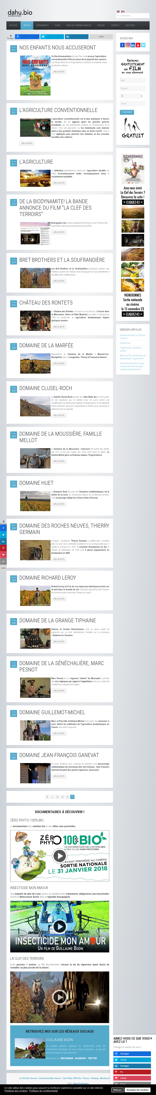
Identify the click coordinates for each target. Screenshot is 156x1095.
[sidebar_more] (3, 568)
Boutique (130, 25)
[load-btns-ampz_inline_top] (101, 36)
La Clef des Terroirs (28, 1078)
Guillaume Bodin (59, 1040)
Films (57, 25)
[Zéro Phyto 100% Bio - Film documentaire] (59, 855)
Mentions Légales (108, 1078)
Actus (27, 25)
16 (67, 797)
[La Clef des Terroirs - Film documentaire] (59, 997)
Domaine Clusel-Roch (45, 388)
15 (62, 797)
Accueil (13, 25)
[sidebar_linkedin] (3, 541)
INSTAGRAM (66, 1058)
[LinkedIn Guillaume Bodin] (132, 45)
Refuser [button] (117, 1090)
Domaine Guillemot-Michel (52, 712)
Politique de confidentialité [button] (43, 1091)
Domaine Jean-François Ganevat (59, 755)
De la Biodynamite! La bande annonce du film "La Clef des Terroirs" (55, 207)
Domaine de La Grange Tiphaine (57, 620)
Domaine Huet (36, 483)
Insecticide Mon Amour (50, 1078)
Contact (115, 25)
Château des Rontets (46, 303)
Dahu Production (81, 1083)
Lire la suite (58, 71)
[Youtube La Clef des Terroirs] (138, 45)
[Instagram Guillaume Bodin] (127, 45)
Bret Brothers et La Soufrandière (62, 260)
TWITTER (92, 1058)
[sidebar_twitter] (3, 534)
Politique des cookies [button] (16, 1091)
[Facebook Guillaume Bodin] (122, 45)
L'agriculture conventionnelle (58, 110)
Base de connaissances (78, 25)
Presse (101, 25)
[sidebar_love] (3, 554)
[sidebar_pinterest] (3, 548)
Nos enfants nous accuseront (57, 47)
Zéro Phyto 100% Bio (71, 1078)
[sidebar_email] (3, 561)
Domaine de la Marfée (46, 345)
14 (57, 797)
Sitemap (94, 1078)
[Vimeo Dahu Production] (143, 45)
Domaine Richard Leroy (47, 578)
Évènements (42, 25)
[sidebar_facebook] (3, 528)
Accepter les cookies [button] (138, 1090)
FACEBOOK (80, 1058)
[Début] (47, 797)
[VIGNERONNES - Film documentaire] (133, 234)
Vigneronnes (125, 343)
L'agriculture (36, 162)
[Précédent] (52, 797)
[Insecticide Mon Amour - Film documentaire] (59, 926)
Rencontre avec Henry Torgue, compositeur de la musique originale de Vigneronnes (132, 366)
